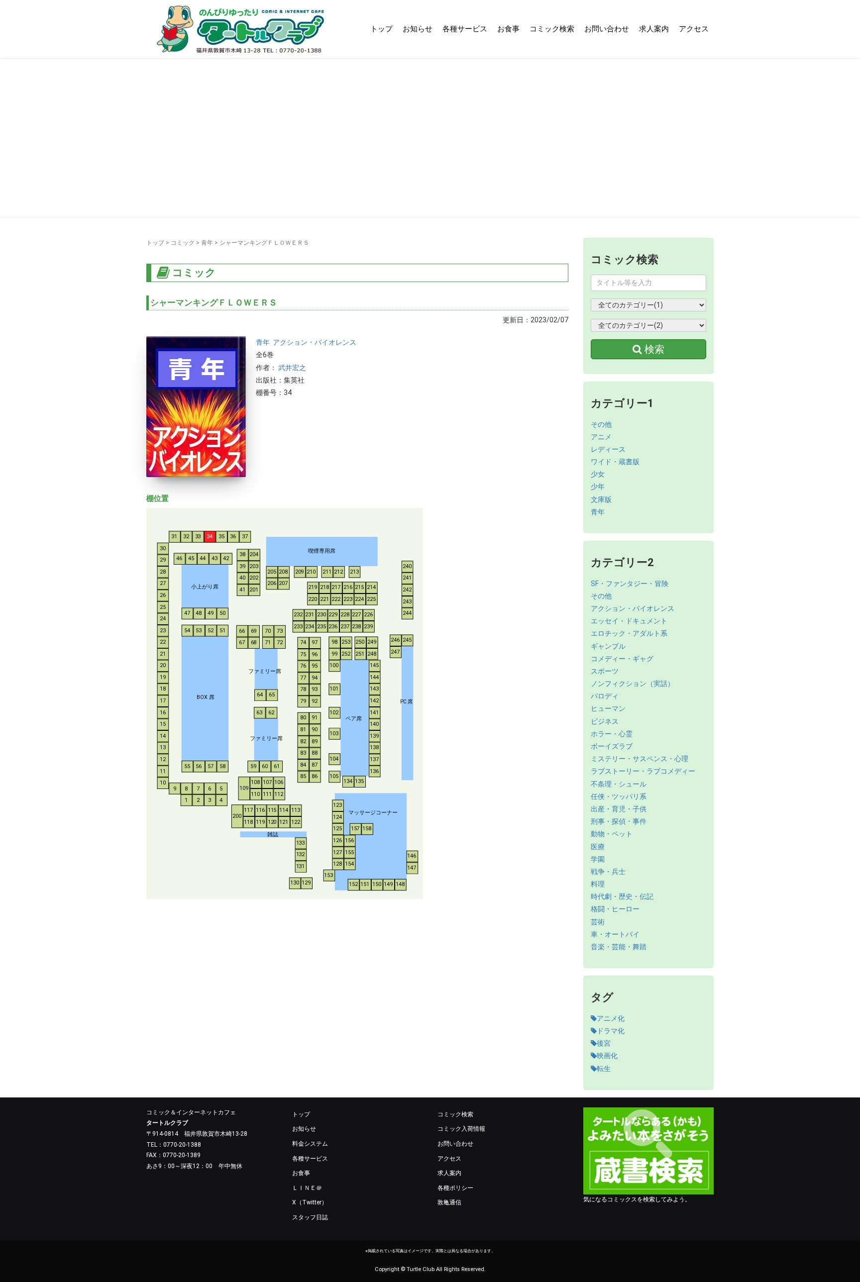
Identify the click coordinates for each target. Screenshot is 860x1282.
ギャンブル (608, 646)
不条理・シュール (618, 784)
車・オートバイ (615, 934)
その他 (601, 424)
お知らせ (417, 28)
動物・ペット (612, 834)
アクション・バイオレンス (314, 342)
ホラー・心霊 (612, 734)
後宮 (604, 1043)
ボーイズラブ (612, 746)
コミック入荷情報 (461, 1128)
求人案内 (654, 28)
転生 (604, 1069)
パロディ (605, 696)
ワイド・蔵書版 (615, 462)
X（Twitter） (309, 1202)
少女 (598, 474)
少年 (598, 487)
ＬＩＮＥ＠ (307, 1187)
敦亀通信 (449, 1202)
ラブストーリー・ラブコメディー (643, 771)
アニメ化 (611, 1018)
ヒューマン (608, 708)
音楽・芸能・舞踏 (618, 947)
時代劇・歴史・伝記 (622, 896)
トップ (381, 28)
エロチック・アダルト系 (629, 633)
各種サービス (464, 28)
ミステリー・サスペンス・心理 (639, 759)
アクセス (694, 28)
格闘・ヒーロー (615, 909)
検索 (653, 349)
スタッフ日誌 (310, 1217)
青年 (207, 242)
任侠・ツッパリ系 (618, 796)
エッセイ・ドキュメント (629, 621)
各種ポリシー (455, 1187)
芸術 (598, 922)
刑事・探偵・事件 (618, 821)
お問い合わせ (606, 28)
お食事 (508, 28)
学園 (598, 859)
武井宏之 (292, 368)
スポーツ (605, 671)
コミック (183, 242)
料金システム (310, 1143)
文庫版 (601, 499)
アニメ (601, 437)
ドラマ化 (611, 1031)
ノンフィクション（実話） (632, 684)
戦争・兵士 (608, 872)
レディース (608, 449)
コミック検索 (552, 28)
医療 (598, 847)
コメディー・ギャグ (622, 659)
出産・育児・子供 (618, 809)
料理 (598, 884)
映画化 (607, 1056)
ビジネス (605, 721)
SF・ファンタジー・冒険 (629, 584)
